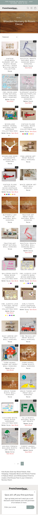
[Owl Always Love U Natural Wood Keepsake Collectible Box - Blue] (10, 315)
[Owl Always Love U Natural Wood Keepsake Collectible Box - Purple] (12, 315)
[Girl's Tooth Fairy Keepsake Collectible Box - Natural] (27, 312)
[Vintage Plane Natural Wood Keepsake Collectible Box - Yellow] (29, 134)
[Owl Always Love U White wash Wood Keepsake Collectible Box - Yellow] (24, 283)
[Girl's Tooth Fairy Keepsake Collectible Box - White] (29, 312)
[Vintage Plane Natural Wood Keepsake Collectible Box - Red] (23, 134)
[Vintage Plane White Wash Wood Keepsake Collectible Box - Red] (4, 194)
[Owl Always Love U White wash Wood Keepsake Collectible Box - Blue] (28, 283)
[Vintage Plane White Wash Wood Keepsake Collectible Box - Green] (7, 194)
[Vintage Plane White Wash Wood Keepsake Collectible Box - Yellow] (11, 194)
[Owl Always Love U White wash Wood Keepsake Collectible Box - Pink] (26, 283)
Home (18, 17)
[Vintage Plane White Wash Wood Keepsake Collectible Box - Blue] (9, 194)
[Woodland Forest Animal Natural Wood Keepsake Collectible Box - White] (11, 135)
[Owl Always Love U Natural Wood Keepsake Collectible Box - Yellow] (5, 315)
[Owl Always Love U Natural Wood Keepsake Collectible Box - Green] (14, 315)
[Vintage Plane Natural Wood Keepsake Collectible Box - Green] (25, 134)
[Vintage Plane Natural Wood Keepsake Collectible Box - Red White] (33, 134)
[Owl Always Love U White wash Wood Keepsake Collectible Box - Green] (32, 283)
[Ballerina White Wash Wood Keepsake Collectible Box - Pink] (9, 283)
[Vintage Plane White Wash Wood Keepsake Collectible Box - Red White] (15, 194)
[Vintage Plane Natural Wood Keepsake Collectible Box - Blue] (27, 134)
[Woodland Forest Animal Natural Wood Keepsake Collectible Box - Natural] (9, 135)
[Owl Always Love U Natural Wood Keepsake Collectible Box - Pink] (7, 315)
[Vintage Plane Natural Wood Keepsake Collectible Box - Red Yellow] (31, 134)
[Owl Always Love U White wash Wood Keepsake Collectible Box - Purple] (30, 283)
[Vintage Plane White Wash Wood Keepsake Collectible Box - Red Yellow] (13, 194)
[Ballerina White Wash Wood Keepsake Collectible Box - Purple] (11, 283)
